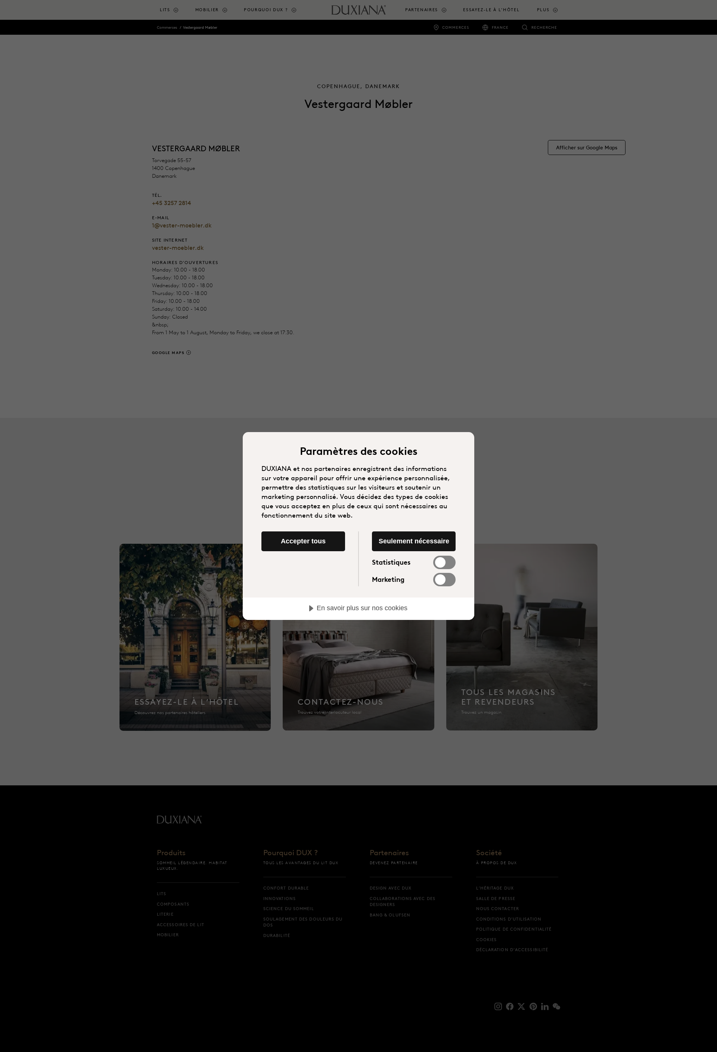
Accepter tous (303, 541)
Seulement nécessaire (414, 541)
